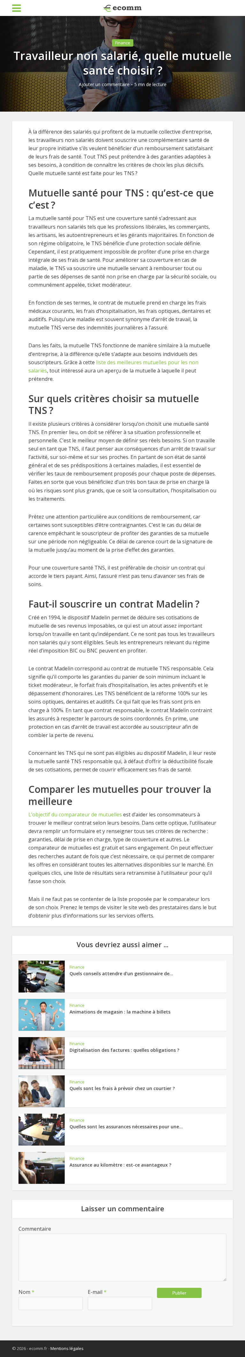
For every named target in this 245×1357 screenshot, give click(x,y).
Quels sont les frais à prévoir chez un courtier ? (122, 1088)
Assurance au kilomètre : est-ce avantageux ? (120, 1165)
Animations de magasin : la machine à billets (120, 1012)
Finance (122, 43)
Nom (26, 1291)
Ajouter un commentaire (104, 84)
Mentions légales (67, 1348)
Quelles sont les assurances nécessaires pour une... (126, 1127)
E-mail (97, 1291)
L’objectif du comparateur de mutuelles (75, 814)
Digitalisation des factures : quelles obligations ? (124, 1050)
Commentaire (35, 1228)
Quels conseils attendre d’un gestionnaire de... (121, 973)
